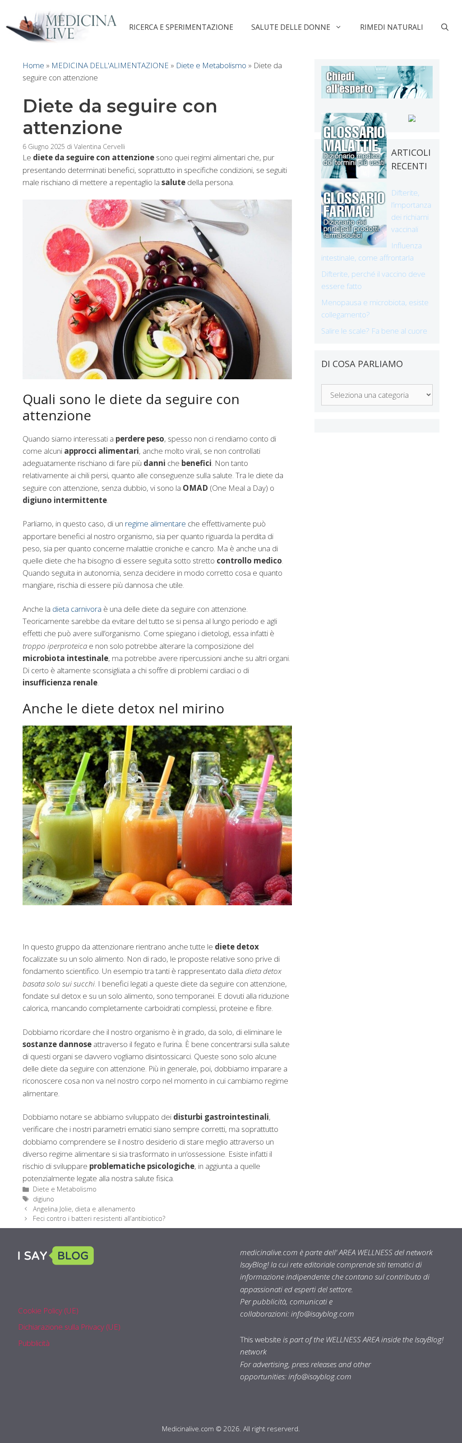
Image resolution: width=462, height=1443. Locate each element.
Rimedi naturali (391, 27)
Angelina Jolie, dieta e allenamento (84, 1209)
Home (33, 65)
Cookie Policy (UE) (48, 1310)
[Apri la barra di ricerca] (444, 27)
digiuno (43, 1199)
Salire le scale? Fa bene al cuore (374, 331)
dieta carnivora (77, 609)
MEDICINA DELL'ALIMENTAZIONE (110, 65)
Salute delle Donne (290, 27)
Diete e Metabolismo (211, 65)
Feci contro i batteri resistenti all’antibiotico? (99, 1218)
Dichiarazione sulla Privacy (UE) (69, 1327)
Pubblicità (34, 1343)
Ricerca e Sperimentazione (181, 27)
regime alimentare (155, 523)
